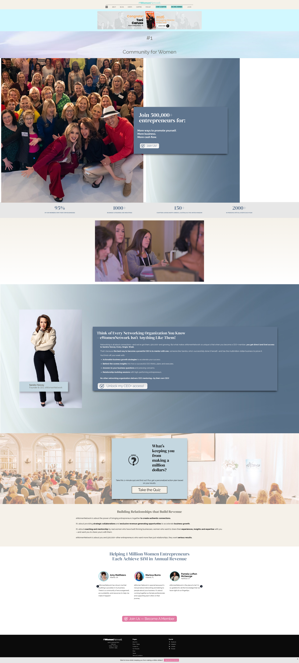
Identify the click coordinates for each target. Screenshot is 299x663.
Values (134, 653)
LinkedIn (173, 646)
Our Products (136, 648)
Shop (134, 651)
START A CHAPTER (161, 6)
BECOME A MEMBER (176, 6)
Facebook (173, 642)
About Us (135, 642)
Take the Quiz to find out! (171, 660)
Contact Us (135, 646)
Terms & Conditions (138, 655)
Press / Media (136, 644)
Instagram (173, 644)
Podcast (173, 648)
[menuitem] (114, 7)
